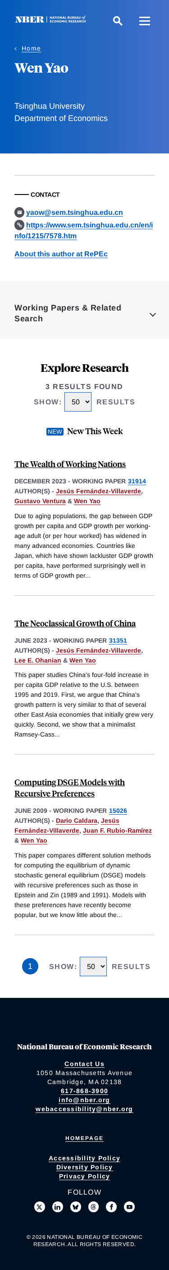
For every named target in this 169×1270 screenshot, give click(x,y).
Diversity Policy (84, 1167)
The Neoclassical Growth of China (75, 623)
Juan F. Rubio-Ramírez (117, 830)
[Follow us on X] (39, 1206)
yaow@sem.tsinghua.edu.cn (74, 212)
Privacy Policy (84, 1176)
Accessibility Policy (84, 1158)
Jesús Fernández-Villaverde (98, 491)
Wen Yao (87, 501)
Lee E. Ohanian (37, 660)
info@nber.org (84, 1099)
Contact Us (84, 1063)
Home (31, 48)
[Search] (118, 21)
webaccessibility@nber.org (84, 1108)
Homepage (84, 1138)
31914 (137, 481)
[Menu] (145, 21)
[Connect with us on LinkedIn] (57, 1206)
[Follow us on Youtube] (129, 1206)
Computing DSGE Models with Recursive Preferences (69, 787)
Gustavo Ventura (40, 501)
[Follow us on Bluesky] (75, 1206)
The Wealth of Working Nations (70, 463)
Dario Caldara (76, 820)
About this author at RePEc (61, 254)
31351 (118, 640)
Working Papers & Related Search (67, 313)
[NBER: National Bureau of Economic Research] (52, 20)
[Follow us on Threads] (93, 1206)
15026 (118, 810)
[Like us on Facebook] (111, 1206)
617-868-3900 (84, 1090)
